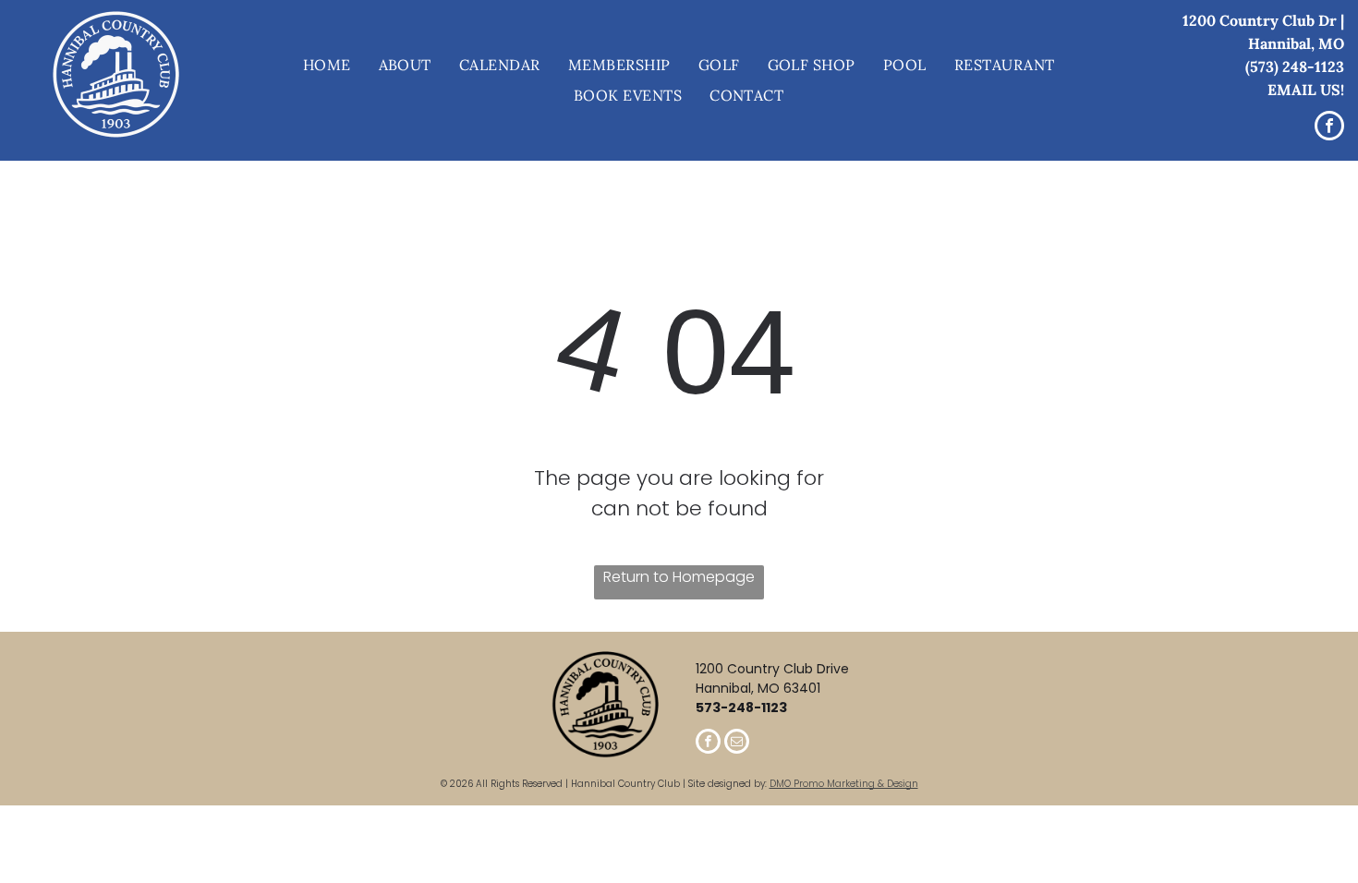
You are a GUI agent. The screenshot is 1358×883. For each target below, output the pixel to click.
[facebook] (1329, 128)
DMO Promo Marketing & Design (844, 784)
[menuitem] (327, 65)
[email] (736, 743)
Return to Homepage (679, 576)
